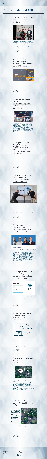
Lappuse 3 (13, 445)
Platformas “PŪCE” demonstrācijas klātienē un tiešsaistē (23, 403)
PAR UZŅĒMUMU (32, 3)
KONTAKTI (42, 3)
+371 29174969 (19, 451)
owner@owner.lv (19, 452)
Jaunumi (18, 51)
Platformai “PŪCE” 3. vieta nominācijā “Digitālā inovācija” (23, 20)
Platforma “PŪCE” (26, 3)
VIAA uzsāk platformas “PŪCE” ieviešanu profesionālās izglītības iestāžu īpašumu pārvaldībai (22, 103)
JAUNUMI (37, 3)
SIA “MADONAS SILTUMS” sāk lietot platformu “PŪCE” (23, 360)
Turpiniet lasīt (15, 131)
